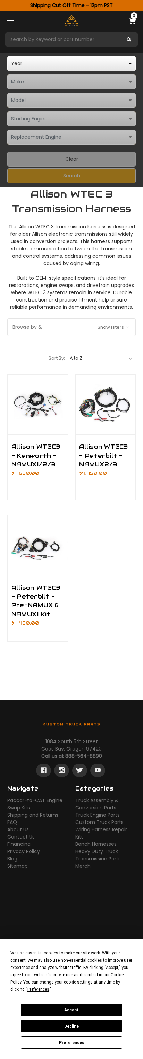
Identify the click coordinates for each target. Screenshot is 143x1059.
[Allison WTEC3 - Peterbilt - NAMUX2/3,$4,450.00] (106, 405)
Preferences (71, 1042)
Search (71, 175)
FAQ (12, 822)
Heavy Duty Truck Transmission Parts (98, 855)
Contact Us (21, 836)
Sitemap (17, 866)
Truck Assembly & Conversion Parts (97, 804)
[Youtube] (97, 770)
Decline (71, 1026)
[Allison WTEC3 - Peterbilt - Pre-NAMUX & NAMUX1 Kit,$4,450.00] (38, 545)
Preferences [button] (38, 989)
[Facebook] (43, 770)
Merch (83, 866)
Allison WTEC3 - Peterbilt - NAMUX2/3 (103, 455)
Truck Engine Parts (97, 814)
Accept (71, 1010)
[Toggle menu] (16, 20)
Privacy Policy (23, 851)
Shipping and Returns (32, 814)
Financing (19, 844)
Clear (71, 158)
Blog (12, 858)
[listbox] (71, 63)
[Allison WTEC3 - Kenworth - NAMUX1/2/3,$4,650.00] (38, 405)
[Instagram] (61, 770)
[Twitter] (79, 770)
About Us (18, 829)
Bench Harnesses (96, 844)
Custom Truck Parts (99, 822)
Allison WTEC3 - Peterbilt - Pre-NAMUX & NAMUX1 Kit (35, 601)
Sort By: (57, 358)
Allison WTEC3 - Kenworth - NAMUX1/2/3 (35, 455)
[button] (71, 39)
